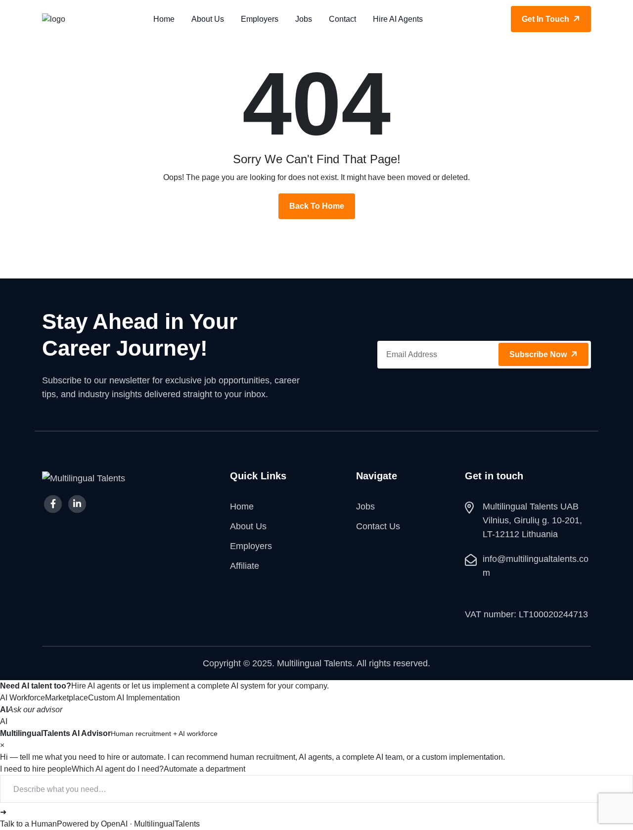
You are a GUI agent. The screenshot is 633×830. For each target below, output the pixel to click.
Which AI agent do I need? (118, 769)
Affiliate (244, 566)
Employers (259, 19)
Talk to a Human (28, 824)
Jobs (303, 19)
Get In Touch (546, 19)
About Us (207, 19)
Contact (342, 19)
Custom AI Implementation (134, 697)
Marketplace (66, 697)
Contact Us (378, 526)
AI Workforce (22, 697)
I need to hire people (36, 769)
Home (164, 19)
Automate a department (204, 769)
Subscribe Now (539, 354)
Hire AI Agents (398, 19)
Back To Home (316, 206)
